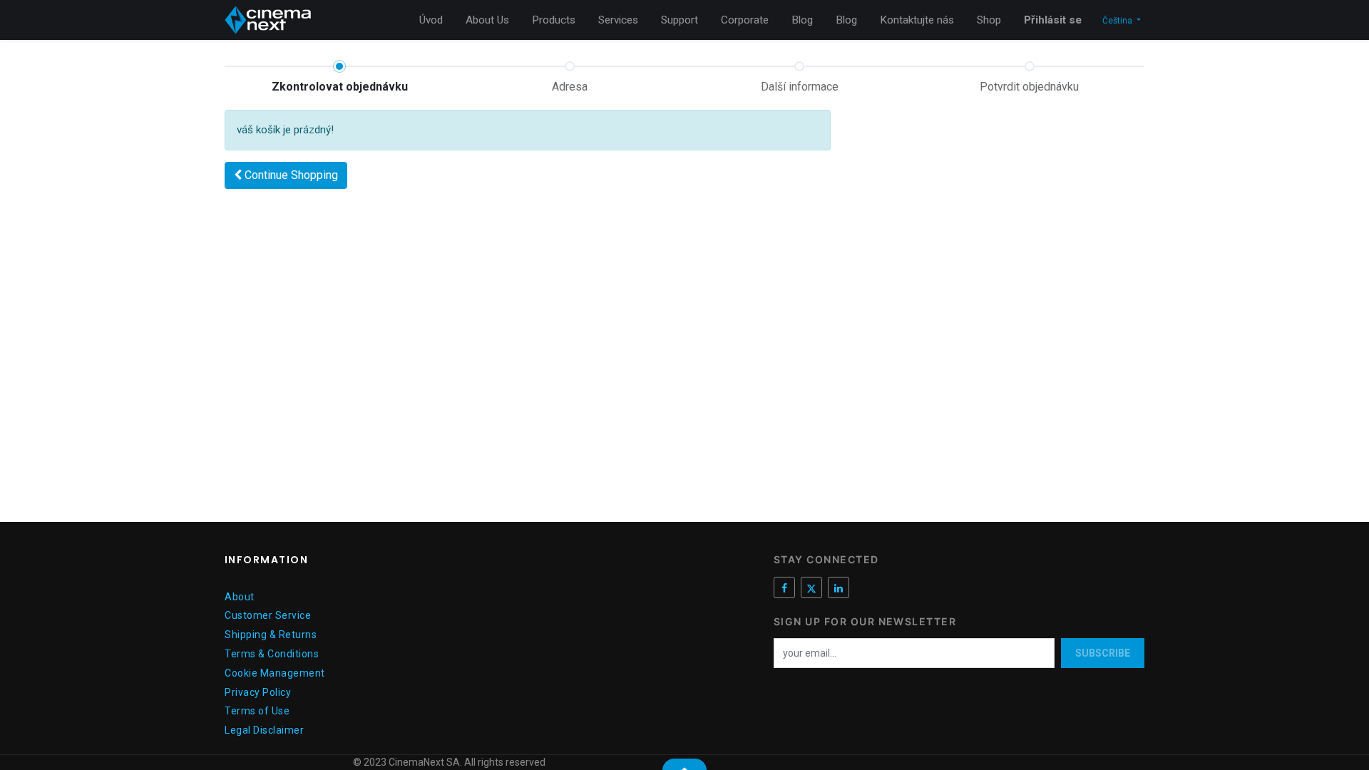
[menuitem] (431, 20)
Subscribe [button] (1102, 653)
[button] (286, 175)
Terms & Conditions (272, 653)
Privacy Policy (258, 692)
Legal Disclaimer (264, 730)
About (240, 596)
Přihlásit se (1053, 20)
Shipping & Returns (271, 634)
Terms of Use (257, 711)
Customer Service (268, 615)
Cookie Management (275, 673)
